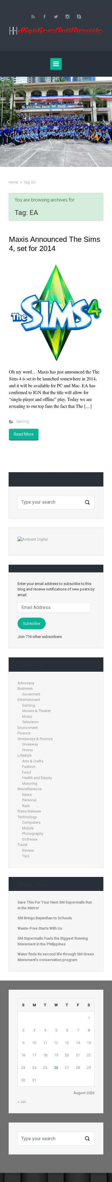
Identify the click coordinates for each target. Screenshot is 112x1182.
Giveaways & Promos (35, 739)
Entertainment (29, 699)
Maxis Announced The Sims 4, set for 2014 (54, 243)
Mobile (28, 828)
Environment (28, 728)
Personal (29, 800)
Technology (27, 817)
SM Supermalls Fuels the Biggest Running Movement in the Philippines (53, 941)
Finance (24, 733)
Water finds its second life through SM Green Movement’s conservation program (56, 957)
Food (26, 772)
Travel (22, 845)
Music (27, 716)
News (27, 794)
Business (25, 688)
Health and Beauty (37, 778)
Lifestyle (25, 755)
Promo (27, 750)
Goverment (31, 694)
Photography (32, 833)
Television (30, 722)
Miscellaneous (30, 789)
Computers (31, 822)
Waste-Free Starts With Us (40, 928)
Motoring (29, 783)
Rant (26, 806)
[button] (8, 122)
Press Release (29, 811)
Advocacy (26, 683)
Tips (25, 856)
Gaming (22, 421)
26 (56, 1068)
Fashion (28, 766)
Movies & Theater (36, 711)
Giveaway (30, 744)
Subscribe (31, 623)
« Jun (22, 1102)
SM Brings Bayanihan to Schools (45, 918)
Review (28, 850)
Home (13, 182)
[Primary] (56, 64)
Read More (24, 434)
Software (29, 839)
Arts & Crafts (32, 761)
